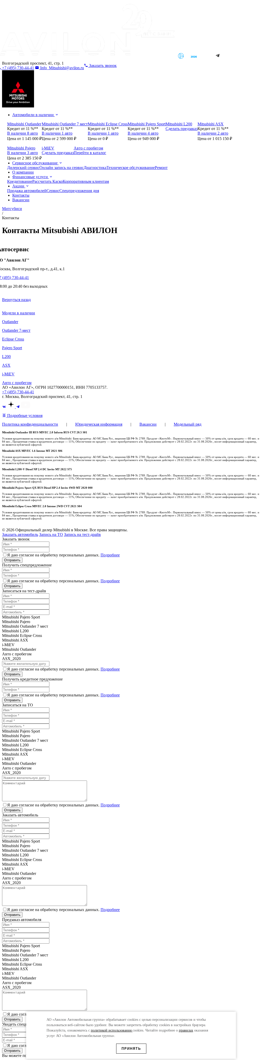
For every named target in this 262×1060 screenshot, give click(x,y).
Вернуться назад (16, 299)
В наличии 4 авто (143, 133)
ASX (6, 365)
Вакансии (20, 200)
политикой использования (112, 1030)
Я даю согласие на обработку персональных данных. (63, 555)
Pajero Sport (12, 348)
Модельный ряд (187, 424)
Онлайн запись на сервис (61, 167)
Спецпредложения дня (79, 190)
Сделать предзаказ (182, 128)
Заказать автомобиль (20, 534)
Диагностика (95, 167)
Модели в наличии (18, 313)
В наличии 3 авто (22, 153)
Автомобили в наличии (33, 115)
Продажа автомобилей (27, 190)
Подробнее (110, 555)
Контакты (20, 195)
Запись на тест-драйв (82, 534)
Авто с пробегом (16, 383)
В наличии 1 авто (57, 133)
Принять (131, 1049)
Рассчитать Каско (47, 181)
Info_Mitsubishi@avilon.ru (61, 68)
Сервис (53, 190)
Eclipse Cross (13, 339)
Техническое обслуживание (130, 167)
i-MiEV (8, 374)
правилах (186, 1030)
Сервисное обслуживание (35, 163)
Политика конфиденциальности (30, 424)
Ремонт (161, 167)
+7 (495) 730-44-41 (18, 392)
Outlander (10, 321)
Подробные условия (24, 415)
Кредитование (19, 181)
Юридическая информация (98, 424)
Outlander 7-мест (16, 330)
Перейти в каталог (90, 153)
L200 (6, 356)
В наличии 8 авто (22, 133)
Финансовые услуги (30, 177)
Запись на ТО (51, 534)
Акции (18, 186)
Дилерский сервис (23, 167)
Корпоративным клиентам (86, 181)
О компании (23, 172)
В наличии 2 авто (213, 133)
